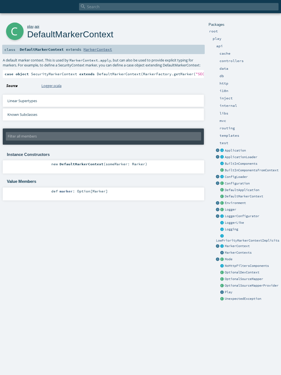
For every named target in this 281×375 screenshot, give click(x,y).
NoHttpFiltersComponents (247, 266)
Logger (230, 209)
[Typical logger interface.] (222, 223)
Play (228, 292)
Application (235, 150)
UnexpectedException (243, 299)
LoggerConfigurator (242, 216)
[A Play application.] (222, 151)
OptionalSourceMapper (244, 279)
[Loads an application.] (222, 157)
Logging (231, 229)
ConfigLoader (236, 177)
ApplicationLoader (241, 157)
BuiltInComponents (241, 164)
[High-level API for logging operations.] (218, 210)
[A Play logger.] (222, 210)
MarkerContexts (238, 252)
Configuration (237, 183)
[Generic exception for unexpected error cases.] (222, 299)
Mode (228, 259)
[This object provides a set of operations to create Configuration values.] (218, 183)
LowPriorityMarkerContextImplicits (247, 240)
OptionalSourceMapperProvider (252, 285)
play (30, 26)
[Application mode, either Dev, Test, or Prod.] (222, 259)
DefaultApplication (242, 190)
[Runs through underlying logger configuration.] (222, 216)
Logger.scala (51, 85)
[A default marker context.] (222, 196)
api (37, 26)
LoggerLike (234, 223)
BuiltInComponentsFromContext (252, 170)
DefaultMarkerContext (244, 196)
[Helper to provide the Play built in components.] (222, 164)
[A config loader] (222, 177)
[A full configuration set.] (222, 183)
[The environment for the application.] (222, 203)
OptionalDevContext (242, 272)
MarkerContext (237, 246)
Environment (235, 203)
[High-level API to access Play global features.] (222, 292)
